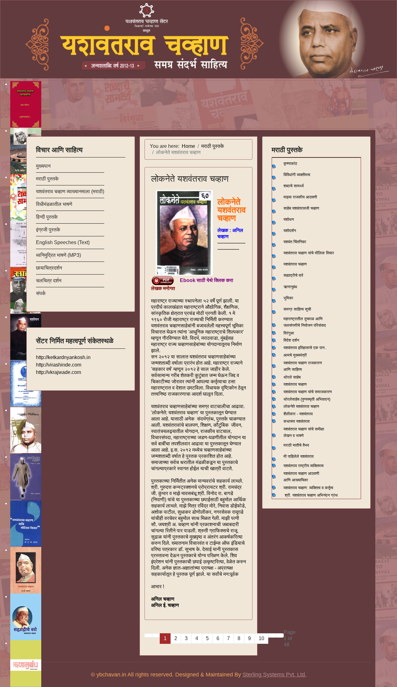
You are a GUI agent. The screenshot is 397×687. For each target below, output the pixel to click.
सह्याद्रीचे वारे (293, 275)
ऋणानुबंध (290, 286)
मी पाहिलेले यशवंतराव (298, 456)
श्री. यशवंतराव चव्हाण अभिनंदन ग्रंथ (311, 495)
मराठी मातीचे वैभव (296, 445)
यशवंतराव (290, 347)
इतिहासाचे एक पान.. (312, 347)
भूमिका (288, 298)
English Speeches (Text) (63, 242)
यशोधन (288, 219)
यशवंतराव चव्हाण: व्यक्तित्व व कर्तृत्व (308, 487)
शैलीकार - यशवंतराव (298, 414)
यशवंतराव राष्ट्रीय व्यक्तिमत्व (303, 465)
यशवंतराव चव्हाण (295, 264)
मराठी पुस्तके (47, 178)
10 (261, 638)
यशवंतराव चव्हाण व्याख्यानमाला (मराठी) (70, 191)
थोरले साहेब (292, 377)
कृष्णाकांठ (290, 163)
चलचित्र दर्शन (48, 280)
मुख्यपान (43, 166)
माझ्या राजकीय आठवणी (300, 197)
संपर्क (41, 293)
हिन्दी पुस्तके (47, 217)
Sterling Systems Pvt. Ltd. (274, 674)
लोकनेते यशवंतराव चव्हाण (190, 179)
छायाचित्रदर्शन (49, 268)
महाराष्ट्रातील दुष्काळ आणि (303, 318)
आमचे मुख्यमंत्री (295, 355)
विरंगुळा (288, 333)
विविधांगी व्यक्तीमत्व (296, 174)
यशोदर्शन (289, 230)
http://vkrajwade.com (58, 372)
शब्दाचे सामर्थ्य (293, 186)
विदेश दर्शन (291, 340)
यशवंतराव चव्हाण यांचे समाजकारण (307, 391)
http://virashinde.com (58, 364)
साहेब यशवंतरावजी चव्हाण (301, 208)
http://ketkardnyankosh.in (63, 357)
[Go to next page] (272, 635)
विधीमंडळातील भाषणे (54, 204)
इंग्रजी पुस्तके (48, 229)
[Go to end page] (280, 635)
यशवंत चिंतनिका (294, 241)
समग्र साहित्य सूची (297, 309)
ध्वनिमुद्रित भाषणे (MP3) (58, 255)
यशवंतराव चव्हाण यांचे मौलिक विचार (308, 253)
